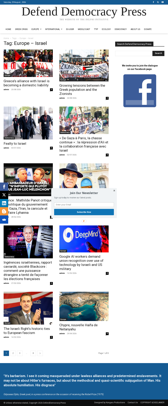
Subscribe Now (84, 211)
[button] (84, 193)
